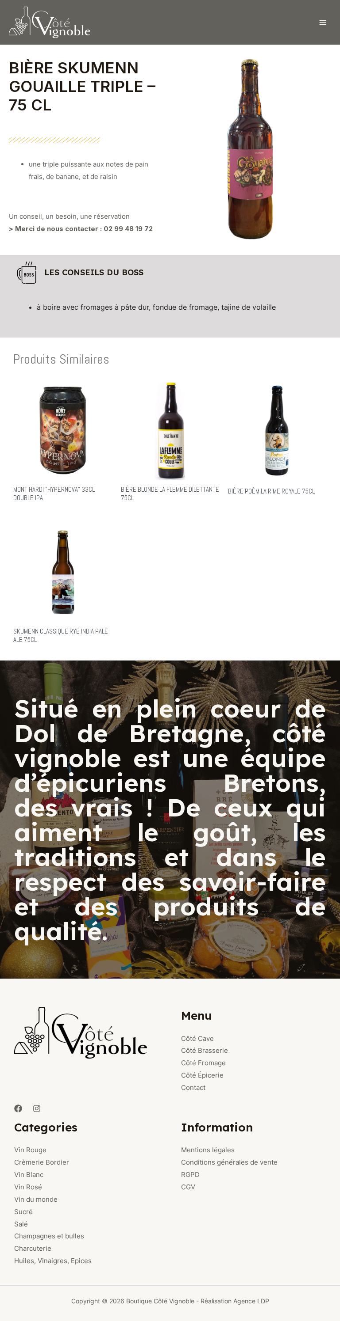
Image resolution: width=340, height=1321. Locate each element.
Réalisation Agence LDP (235, 1301)
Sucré (23, 1211)
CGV (188, 1187)
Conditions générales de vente (229, 1162)
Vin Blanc (28, 1174)
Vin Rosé (28, 1187)
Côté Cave (197, 1038)
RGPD (190, 1174)
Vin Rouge (30, 1150)
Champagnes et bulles (49, 1236)
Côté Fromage (203, 1063)
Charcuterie (32, 1248)
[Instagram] (37, 1108)
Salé (21, 1224)
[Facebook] (18, 1108)
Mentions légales (208, 1150)
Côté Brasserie (204, 1050)
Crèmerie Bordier (41, 1162)
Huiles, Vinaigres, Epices (53, 1260)
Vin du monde (36, 1199)
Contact (193, 1087)
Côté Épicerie (202, 1075)
